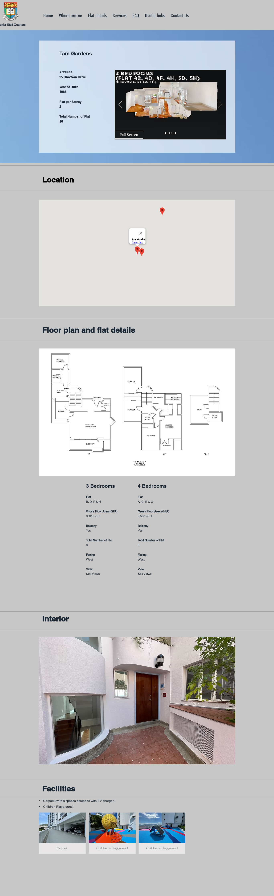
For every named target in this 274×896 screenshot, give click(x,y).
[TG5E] (175, 133)
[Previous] (120, 105)
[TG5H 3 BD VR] (170, 133)
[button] (137, 412)
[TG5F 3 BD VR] (165, 133)
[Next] (220, 105)
